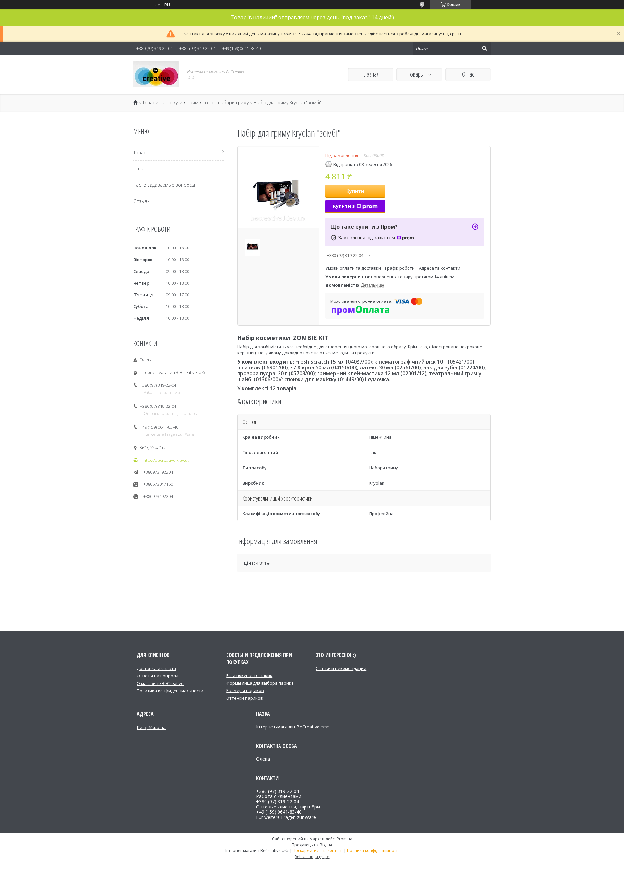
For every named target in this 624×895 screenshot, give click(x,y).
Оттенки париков (244, 698)
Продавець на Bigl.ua (312, 845)
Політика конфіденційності (373, 850)
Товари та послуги (162, 102)
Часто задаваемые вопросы (164, 185)
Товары (416, 74)
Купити (355, 191)
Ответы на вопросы (157, 676)
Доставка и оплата (156, 668)
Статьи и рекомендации (341, 668)
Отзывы (141, 201)
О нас (468, 74)
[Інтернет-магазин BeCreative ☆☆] (156, 74)
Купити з (344, 206)
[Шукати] (484, 48)
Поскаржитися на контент (318, 850)
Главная (370, 74)
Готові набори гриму (226, 102)
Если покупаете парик (249, 675)
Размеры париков (245, 690)
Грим (192, 102)
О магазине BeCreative (160, 683)
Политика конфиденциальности (170, 691)
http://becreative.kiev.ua (166, 460)
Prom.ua (344, 839)
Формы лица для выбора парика (260, 683)
